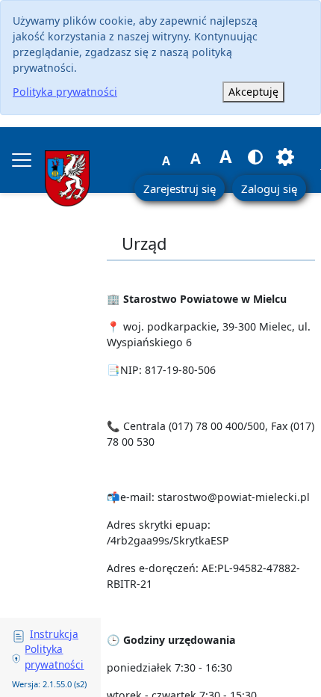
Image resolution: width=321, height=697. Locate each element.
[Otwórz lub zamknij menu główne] (21, 160)
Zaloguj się (269, 188)
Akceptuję (253, 92)
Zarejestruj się (179, 188)
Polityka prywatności (65, 92)
